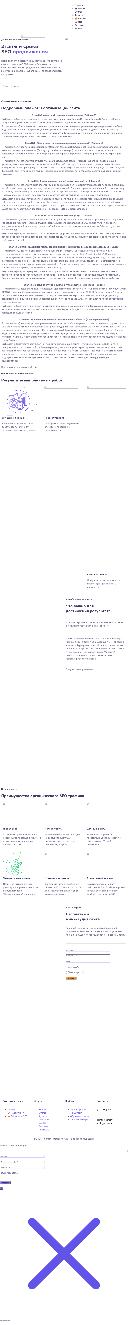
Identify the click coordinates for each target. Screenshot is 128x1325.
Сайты (78, 22)
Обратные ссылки (80, 1116)
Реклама (79, 25)
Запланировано (78, 1109)
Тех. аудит (76, 1113)
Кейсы (42, 1109)
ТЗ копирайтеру (79, 1119)
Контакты (80, 28)
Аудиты (79, 15)
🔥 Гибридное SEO (17, 1116)
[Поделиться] (6, 1320)
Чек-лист (44, 1119)
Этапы (78, 11)
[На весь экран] (3, 1320)
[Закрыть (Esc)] (9, 1320)
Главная (79, 5)
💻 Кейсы (80, 8)
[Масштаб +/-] (1, 1320)
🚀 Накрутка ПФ (16, 1113)
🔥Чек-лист (81, 18)
